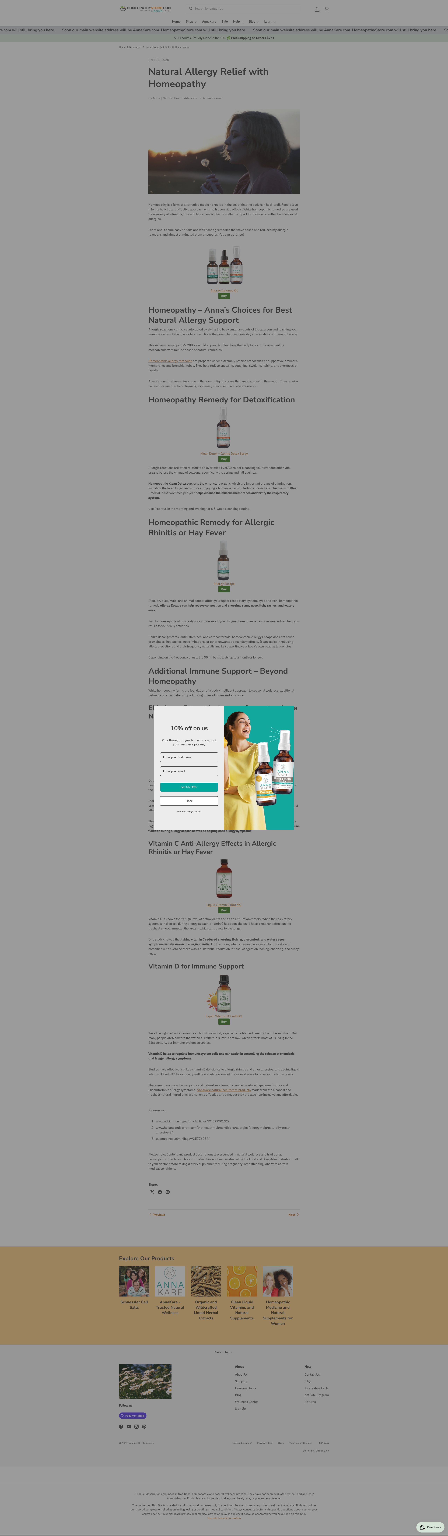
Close (189, 801)
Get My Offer (189, 787)
